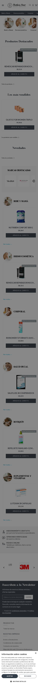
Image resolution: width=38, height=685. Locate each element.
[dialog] (19, 342)
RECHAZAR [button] (27, 676)
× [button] (35, 653)
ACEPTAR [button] (10, 676)
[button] (19, 681)
